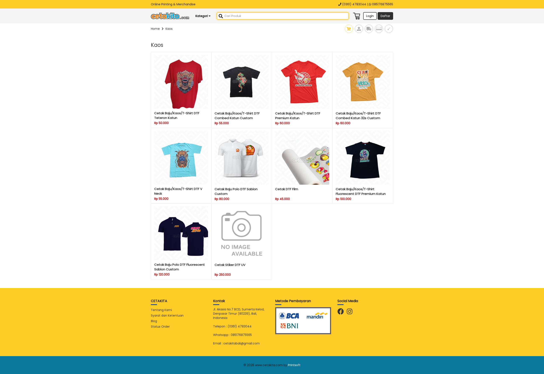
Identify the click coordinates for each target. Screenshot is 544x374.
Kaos (169, 29)
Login (370, 16)
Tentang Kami (161, 310)
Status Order (160, 326)
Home (155, 29)
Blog (154, 321)
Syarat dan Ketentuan (167, 315)
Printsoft (294, 365)
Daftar (385, 16)
